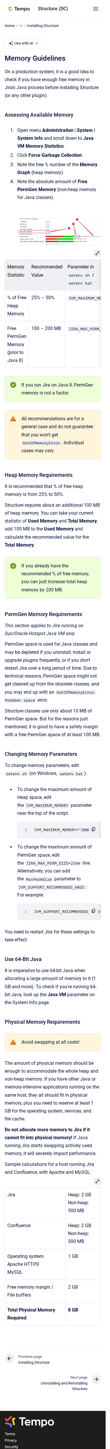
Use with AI (23, 43)
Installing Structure (43, 25)
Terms (10, 1434)
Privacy (11, 1440)
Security (11, 1447)
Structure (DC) (53, 8)
